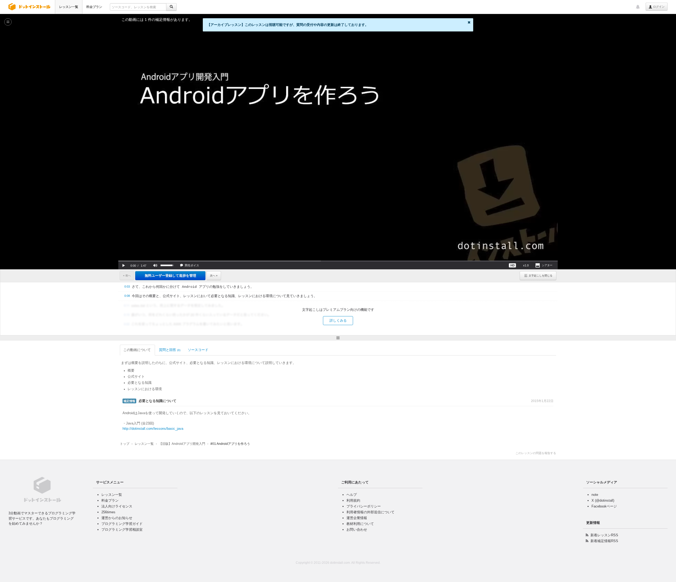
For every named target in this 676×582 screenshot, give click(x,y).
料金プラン (94, 7)
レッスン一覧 (68, 7)
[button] (123, 265)
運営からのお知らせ (116, 518)
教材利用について (360, 524)
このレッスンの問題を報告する (535, 453)
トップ (124, 444)
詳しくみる (338, 320)
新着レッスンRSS (604, 535)
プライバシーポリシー (363, 506)
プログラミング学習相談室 (122, 530)
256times (108, 512)
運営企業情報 (356, 518)
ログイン (658, 6)
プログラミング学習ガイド (122, 524)
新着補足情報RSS (604, 541)
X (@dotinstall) (603, 500)
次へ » (214, 275)
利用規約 (353, 500)
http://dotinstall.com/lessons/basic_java (153, 429)
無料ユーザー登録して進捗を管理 (170, 276)
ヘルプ (351, 495)
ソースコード (198, 350)
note (595, 495)
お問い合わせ (356, 530)
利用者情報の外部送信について (370, 512)
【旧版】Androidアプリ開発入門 (182, 444)
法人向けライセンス (116, 506)
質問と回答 (169, 350)
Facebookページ (604, 506)
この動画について (137, 350)
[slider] (167, 265)
